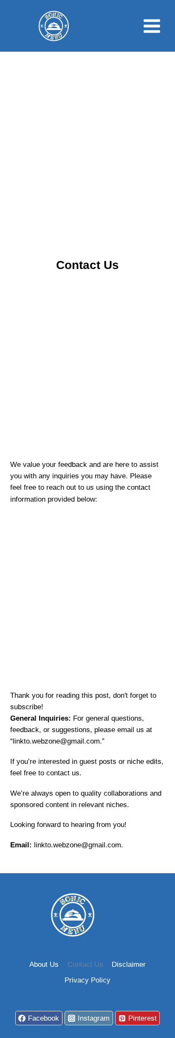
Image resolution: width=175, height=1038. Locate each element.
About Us (44, 964)
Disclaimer (129, 964)
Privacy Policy (87, 980)
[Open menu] (151, 26)
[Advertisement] (87, 152)
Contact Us (85, 964)
